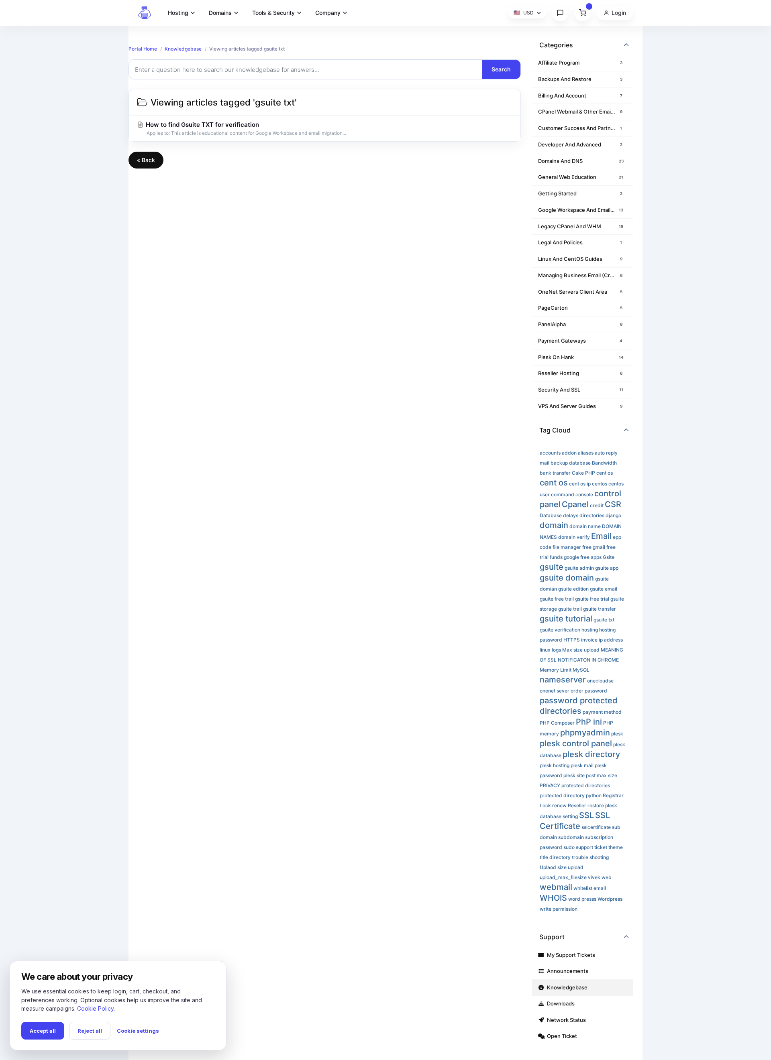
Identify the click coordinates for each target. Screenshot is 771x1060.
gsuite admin (579, 568)
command (562, 494)
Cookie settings (138, 1031)
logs (556, 650)
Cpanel (575, 504)
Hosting (178, 12)
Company (328, 12)
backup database (571, 463)
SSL (586, 815)
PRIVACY (550, 785)
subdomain (571, 837)
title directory (555, 857)
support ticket (591, 847)
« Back (146, 159)
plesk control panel (576, 743)
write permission (558, 909)
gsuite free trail (557, 599)
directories (591, 515)
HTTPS (571, 640)
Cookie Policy (95, 1008)
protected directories (585, 785)
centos (599, 484)
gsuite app (606, 568)
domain (554, 525)
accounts (550, 453)
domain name (585, 526)
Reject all (90, 1031)
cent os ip (580, 484)
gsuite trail (570, 609)
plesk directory (591, 754)
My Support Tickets (570, 955)
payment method (602, 712)
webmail (556, 887)
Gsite (608, 557)
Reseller (577, 805)
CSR (613, 504)
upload (575, 867)
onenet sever (554, 691)
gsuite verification (560, 630)
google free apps (583, 557)
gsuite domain (567, 578)
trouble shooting (590, 857)
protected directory (562, 795)
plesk (617, 734)
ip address (611, 640)
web (607, 877)
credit (597, 505)
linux (545, 650)
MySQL (581, 670)
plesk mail (582, 765)
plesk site (574, 775)
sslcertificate (596, 827)
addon (569, 453)
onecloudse (600, 681)
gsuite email (603, 589)
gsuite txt (604, 620)
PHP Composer (557, 723)
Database (551, 515)
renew (559, 805)
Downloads (560, 1003)
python (594, 795)
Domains (220, 12)
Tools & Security (273, 12)
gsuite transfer (599, 609)
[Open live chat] (560, 12)
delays (570, 515)
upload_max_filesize (563, 877)
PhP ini (589, 722)
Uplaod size (553, 867)
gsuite (551, 567)
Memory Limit (555, 670)
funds (556, 557)
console (584, 494)
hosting (589, 630)
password (596, 691)
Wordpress (610, 899)
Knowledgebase (183, 49)
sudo (569, 847)
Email (601, 536)
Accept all (43, 1031)
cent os (604, 473)
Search (501, 69)
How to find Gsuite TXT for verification (245, 128)
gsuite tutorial (566, 618)
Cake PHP (583, 473)
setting (570, 816)
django (613, 515)
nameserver (563, 679)
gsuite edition (573, 589)
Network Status (565, 1020)
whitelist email (589, 888)
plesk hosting (554, 765)
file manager (567, 547)
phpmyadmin (585, 732)
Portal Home (142, 49)
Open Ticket (561, 1036)
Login (619, 12)
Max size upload (581, 650)
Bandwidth (604, 463)
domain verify (574, 537)
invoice (589, 640)
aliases (586, 453)
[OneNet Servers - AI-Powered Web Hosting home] (144, 12)
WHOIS (553, 898)
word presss (582, 899)
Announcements (566, 971)
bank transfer (555, 473)
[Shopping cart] (582, 12)
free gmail (593, 547)
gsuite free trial (592, 599)
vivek (594, 877)
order (577, 691)
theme (615, 847)
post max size (601, 775)
